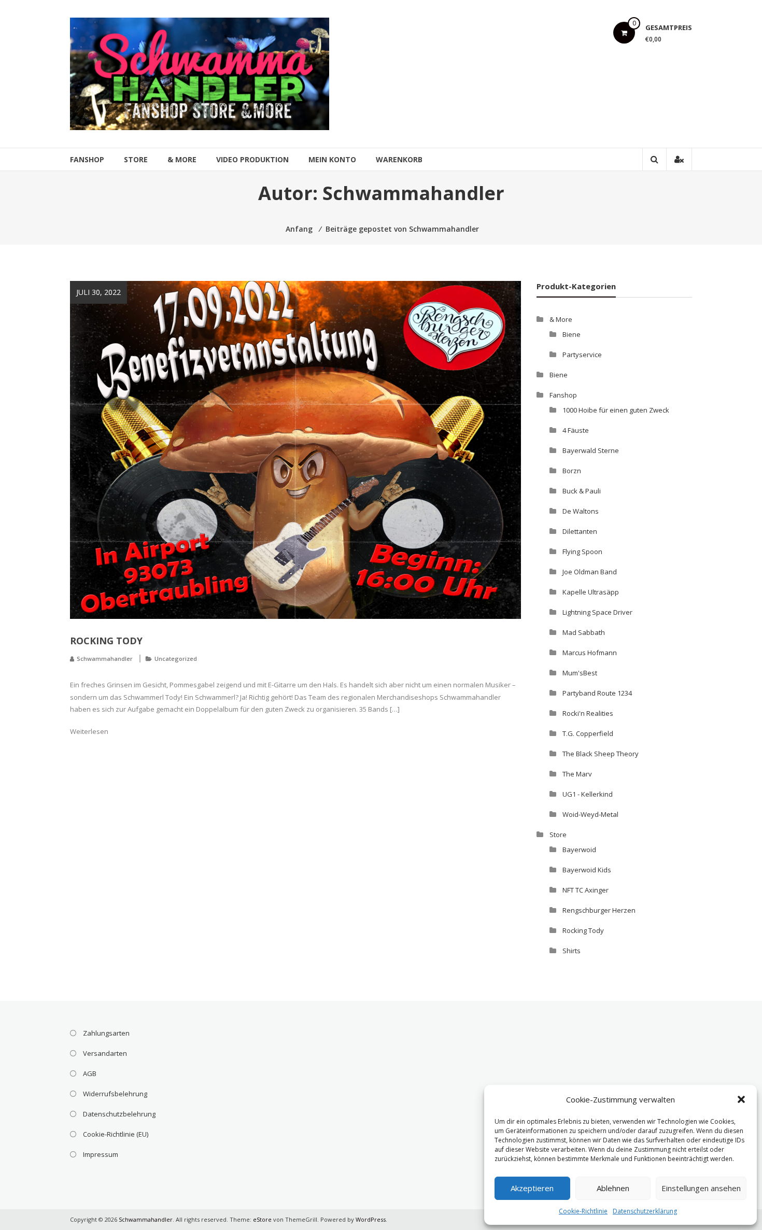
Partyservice (582, 354)
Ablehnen (613, 1188)
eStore (262, 1219)
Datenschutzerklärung (645, 1211)
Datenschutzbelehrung (119, 1114)
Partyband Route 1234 (597, 693)
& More (181, 159)
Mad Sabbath (583, 632)
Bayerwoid (579, 849)
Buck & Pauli (581, 491)
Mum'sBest (579, 672)
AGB (89, 1073)
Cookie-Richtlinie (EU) (115, 1134)
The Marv (577, 774)
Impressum (100, 1154)
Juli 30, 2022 (98, 292)
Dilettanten (579, 531)
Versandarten (105, 1053)
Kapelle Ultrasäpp (590, 592)
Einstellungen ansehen (701, 1188)
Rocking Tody (106, 640)
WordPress (371, 1219)
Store (136, 159)
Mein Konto (332, 159)
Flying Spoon (582, 551)
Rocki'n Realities (587, 713)
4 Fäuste (575, 430)
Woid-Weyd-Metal (590, 814)
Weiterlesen (89, 731)
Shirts (571, 950)
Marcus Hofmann (589, 652)
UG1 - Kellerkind (587, 794)
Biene (571, 334)
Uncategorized (175, 658)
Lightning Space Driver (597, 612)
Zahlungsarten (106, 1033)
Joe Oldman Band (589, 571)
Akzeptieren (532, 1188)
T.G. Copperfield (587, 733)
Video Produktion (252, 159)
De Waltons (580, 511)
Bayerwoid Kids (586, 869)
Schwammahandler (105, 658)
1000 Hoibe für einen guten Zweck (615, 410)
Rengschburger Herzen (599, 910)
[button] (741, 1099)
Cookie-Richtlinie (583, 1211)
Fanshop (87, 159)
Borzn (571, 470)
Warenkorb (399, 159)
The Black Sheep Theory (600, 753)
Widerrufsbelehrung (115, 1093)
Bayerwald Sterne (590, 450)
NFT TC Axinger (585, 890)
